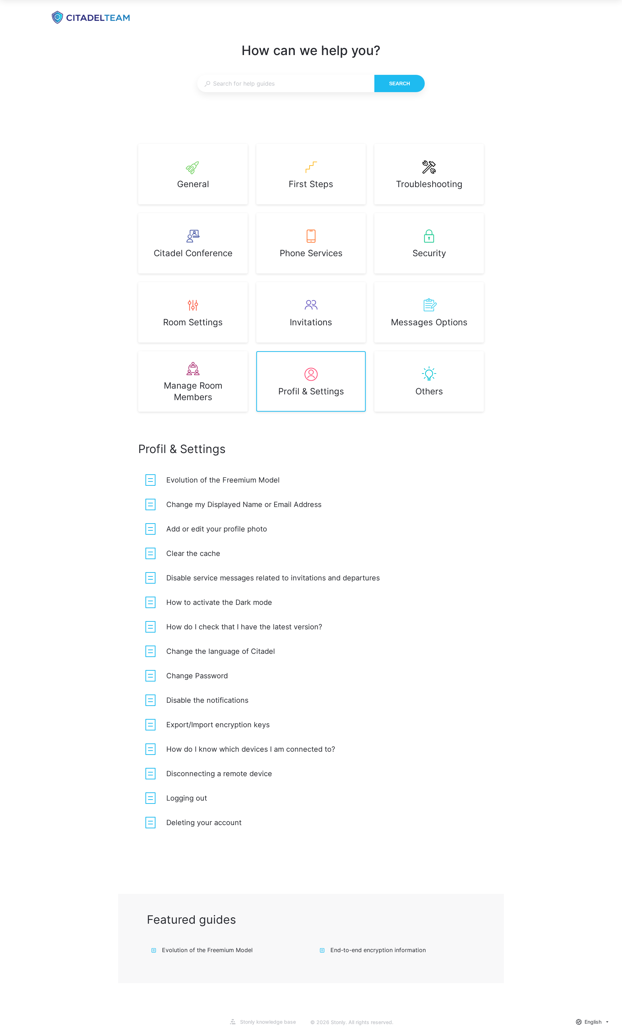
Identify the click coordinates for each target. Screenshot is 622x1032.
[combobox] (285, 83)
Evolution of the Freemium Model (207, 950)
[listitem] (193, 174)
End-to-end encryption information (378, 950)
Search (399, 83)
